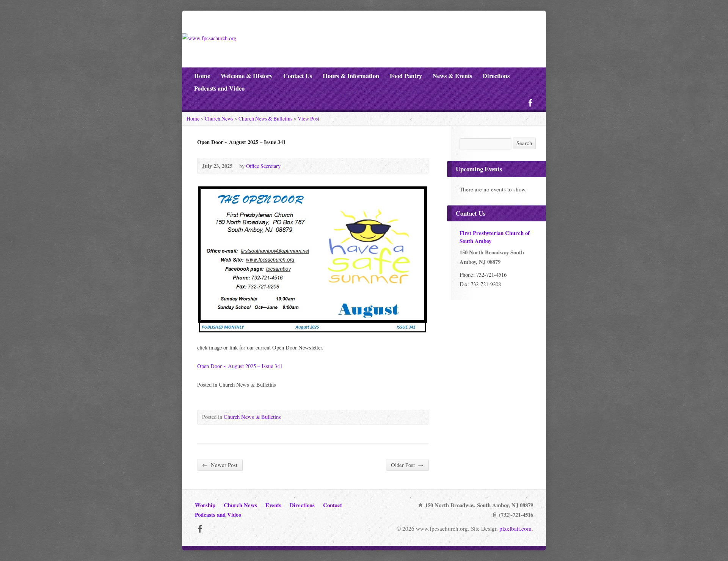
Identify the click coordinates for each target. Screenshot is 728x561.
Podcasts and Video (219, 88)
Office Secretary (263, 165)
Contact (332, 505)
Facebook (530, 102)
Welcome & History (247, 75)
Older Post (407, 465)
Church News (219, 118)
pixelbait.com (515, 528)
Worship (205, 505)
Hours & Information (351, 75)
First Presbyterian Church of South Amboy (495, 237)
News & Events (452, 75)
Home (202, 75)
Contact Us (297, 75)
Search (524, 143)
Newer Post (219, 465)
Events (273, 505)
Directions (496, 75)
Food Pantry (406, 75)
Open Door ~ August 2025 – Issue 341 (239, 366)
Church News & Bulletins (265, 118)
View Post (308, 118)
